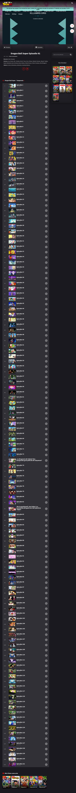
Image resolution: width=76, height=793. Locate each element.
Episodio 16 (20, 163)
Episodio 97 (20, 587)
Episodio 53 (20, 355)
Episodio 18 (20, 173)
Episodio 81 (20, 501)
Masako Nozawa (36, 61)
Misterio (28, 65)
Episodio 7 (19, 116)
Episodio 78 (20, 486)
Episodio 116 (20, 686)
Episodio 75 (20, 470)
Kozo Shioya (29, 61)
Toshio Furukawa (35, 63)
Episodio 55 (20, 365)
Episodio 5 (19, 105)
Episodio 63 (20, 407)
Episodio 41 (20, 293)
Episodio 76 (20, 475)
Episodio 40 (20, 287)
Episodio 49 (20, 334)
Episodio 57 (20, 376)
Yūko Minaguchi (43, 63)
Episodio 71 (20, 449)
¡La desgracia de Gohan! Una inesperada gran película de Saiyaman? (29, 459)
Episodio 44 (20, 308)
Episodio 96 (20, 582)
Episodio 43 (20, 303)
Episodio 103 (20, 618)
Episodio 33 (20, 251)
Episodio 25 (20, 209)
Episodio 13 (20, 147)
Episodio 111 (20, 660)
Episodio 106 (20, 634)
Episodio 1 (19, 85)
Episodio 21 (20, 189)
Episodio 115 (20, 680)
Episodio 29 (20, 230)
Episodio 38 (20, 277)
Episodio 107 (20, 639)
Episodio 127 (20, 743)
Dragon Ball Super (49, 11)
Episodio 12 (20, 142)
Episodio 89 (20, 545)
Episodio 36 (20, 267)
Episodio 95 (20, 576)
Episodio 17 (20, 168)
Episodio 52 (20, 350)
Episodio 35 (20, 261)
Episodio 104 (20, 623)
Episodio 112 (20, 665)
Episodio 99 (20, 597)
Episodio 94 (20, 571)
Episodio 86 (20, 530)
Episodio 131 (20, 763)
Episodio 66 (20, 423)
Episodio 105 (20, 628)
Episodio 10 (20, 131)
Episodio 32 (20, 246)
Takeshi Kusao (28, 63)
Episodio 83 (20, 514)
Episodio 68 (20, 433)
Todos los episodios (13, 56)
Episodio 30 (20, 235)
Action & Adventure (12, 65)
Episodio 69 (20, 438)
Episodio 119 (20, 701)
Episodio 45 (20, 313)
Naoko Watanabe (7, 63)
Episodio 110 (20, 654)
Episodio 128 (20, 748)
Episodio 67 (20, 428)
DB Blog (14, 14)
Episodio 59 (20, 386)
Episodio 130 (20, 758)
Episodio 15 (20, 157)
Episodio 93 (20, 566)
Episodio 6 (19, 111)
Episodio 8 (19, 121)
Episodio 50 (20, 339)
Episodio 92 (20, 561)
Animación (19, 65)
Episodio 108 (20, 644)
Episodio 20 (20, 183)
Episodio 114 (20, 675)
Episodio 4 (19, 100)
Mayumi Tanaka (44, 61)
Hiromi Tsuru (23, 61)
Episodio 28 (20, 225)
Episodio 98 (20, 592)
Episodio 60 (20, 391)
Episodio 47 (20, 324)
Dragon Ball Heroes (61, 11)
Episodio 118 (20, 696)
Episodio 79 (20, 491)
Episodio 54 (20, 360)
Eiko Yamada (16, 61)
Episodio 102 (20, 613)
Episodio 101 (20, 608)
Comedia (24, 65)
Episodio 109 (20, 649)
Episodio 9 (19, 126)
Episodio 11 (20, 137)
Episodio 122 (20, 717)
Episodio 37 (20, 272)
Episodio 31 (20, 241)
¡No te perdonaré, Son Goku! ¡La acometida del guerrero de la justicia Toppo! (28, 508)
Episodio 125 (20, 732)
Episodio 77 (20, 481)
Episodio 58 (20, 381)
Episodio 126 (20, 737)
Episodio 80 (20, 496)
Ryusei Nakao (22, 63)
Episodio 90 (20, 550)
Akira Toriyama (11, 59)
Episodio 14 (20, 152)
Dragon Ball (8, 11)
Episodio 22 (20, 194)
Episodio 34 (20, 256)
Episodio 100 (20, 602)
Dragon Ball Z (17, 11)
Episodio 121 (20, 711)
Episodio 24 (20, 204)
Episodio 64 (20, 412)
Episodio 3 (19, 95)
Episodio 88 (20, 540)
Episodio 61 (20, 397)
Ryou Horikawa (15, 63)
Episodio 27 (20, 220)
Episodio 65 (20, 417)
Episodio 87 (20, 535)
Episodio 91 (20, 556)
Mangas (20, 14)
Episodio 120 (20, 706)
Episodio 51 (20, 345)
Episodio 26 (20, 215)
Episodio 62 (20, 402)
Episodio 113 (20, 670)
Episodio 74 (20, 465)
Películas (7, 14)
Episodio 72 (20, 454)
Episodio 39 (20, 282)
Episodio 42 (20, 298)
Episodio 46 (20, 319)
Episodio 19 (20, 178)
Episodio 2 (19, 90)
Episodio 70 (20, 443)
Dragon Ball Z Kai (27, 11)
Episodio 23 (20, 199)
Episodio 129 (20, 753)
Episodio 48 (20, 329)
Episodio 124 (20, 727)
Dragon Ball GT (38, 11)
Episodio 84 (20, 519)
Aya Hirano (10, 61)
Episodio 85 (20, 524)
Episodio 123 (20, 722)
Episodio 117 (20, 691)
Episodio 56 (20, 371)
